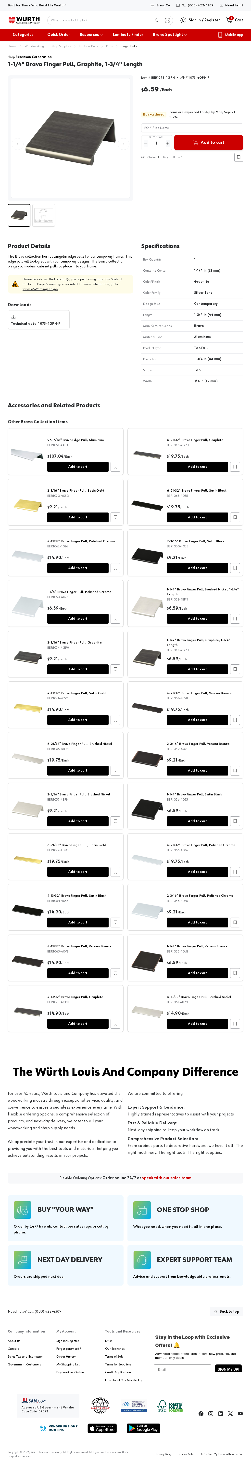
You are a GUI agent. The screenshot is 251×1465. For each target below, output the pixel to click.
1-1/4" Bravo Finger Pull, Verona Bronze (197, 946)
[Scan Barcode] (167, 20)
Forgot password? (68, 1348)
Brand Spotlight (168, 35)
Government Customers (24, 1364)
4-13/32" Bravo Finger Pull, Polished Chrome (81, 541)
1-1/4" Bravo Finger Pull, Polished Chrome (79, 592)
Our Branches (115, 1348)
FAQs (108, 1341)
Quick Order (58, 35)
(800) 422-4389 (48, 1312)
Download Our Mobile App (124, 1380)
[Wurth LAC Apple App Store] (102, 1428)
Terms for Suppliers (118, 1364)
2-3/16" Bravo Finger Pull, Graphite (74, 642)
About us (14, 1341)
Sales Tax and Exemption (25, 1356)
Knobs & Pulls (88, 46)
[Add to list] (115, 467)
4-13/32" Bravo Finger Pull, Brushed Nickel (199, 997)
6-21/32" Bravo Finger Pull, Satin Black (196, 490)
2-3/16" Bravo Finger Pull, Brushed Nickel (78, 794)
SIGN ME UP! (228, 1369)
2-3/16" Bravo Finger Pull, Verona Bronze (198, 744)
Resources (89, 35)
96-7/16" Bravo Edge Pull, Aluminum (75, 440)
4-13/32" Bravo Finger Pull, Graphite (75, 997)
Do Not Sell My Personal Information (221, 1454)
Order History (65, 1356)
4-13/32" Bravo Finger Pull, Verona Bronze (79, 946)
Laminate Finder (128, 35)
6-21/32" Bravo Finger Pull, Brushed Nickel (79, 744)
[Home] (24, 20)
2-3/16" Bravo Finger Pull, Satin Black (195, 541)
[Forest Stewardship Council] (170, 1406)
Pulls (109, 46)
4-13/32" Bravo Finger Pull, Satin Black (76, 895)
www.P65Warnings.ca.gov (40, 289)
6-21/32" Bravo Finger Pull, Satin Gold (76, 845)
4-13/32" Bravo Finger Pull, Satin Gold (76, 693)
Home (12, 46)
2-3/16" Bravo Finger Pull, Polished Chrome (200, 895)
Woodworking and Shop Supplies (48, 46)
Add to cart (77, 467)
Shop (30, 57)
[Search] (156, 20)
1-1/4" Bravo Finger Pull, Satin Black (194, 794)
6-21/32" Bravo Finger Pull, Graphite (195, 440)
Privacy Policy (164, 1454)
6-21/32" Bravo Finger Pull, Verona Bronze (199, 693)
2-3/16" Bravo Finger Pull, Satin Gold (75, 490)
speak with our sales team (166, 1178)
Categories (23, 35)
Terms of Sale (114, 1356)
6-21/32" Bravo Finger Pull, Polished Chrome (201, 845)
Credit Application (118, 1372)
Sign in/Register (67, 1341)
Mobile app (234, 35)
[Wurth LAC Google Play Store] (143, 1428)
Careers (13, 1348)
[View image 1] (70, 138)
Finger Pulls (129, 46)
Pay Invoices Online (70, 1372)
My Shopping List (67, 1364)
